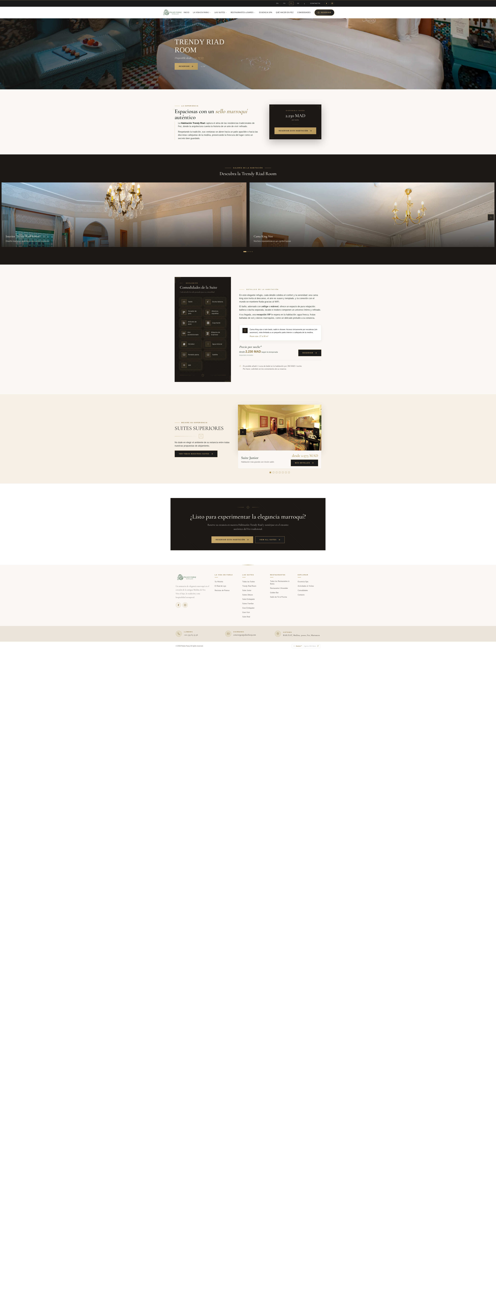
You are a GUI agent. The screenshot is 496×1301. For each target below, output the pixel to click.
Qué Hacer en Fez (284, 12)
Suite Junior (246, 590)
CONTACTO (315, 3)
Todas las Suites (248, 582)
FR (284, 3)
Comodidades (304, 12)
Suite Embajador (248, 599)
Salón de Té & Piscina (278, 597)
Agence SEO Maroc (306, 646)
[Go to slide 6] (286, 472)
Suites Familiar (248, 604)
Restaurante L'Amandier (279, 588)
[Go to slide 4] (252, 251)
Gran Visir (246, 612)
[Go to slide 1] (244, 251)
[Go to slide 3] (250, 251)
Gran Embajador (248, 608)
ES (291, 3)
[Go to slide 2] (248, 251)
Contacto (301, 595)
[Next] (316, 432)
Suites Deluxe (247, 595)
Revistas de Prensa (222, 590)
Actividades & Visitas (306, 586)
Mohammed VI (209, 646)
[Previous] (243, 432)
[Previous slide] (5, 217)
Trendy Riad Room (249, 586)
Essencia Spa (265, 12)
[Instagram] (332, 3)
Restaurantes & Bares (242, 12)
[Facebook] (326, 3)
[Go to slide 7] (289, 472)
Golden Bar (274, 593)
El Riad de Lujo (220, 586)
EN (277, 3)
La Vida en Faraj (201, 12)
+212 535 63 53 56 (191, 634)
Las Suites (220, 12)
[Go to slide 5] (283, 472)
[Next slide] (491, 217)
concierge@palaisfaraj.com (244, 634)
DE (298, 3)
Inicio (186, 12)
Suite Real (246, 617)
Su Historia (219, 582)
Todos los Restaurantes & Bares (279, 582)
